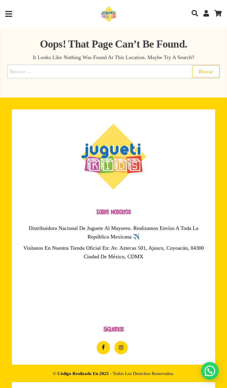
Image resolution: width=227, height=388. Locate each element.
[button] (210, 371)
